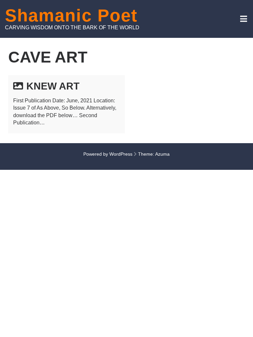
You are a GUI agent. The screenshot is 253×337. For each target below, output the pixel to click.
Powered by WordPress (107, 154)
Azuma (162, 154)
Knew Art (52, 86)
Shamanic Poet (71, 15)
